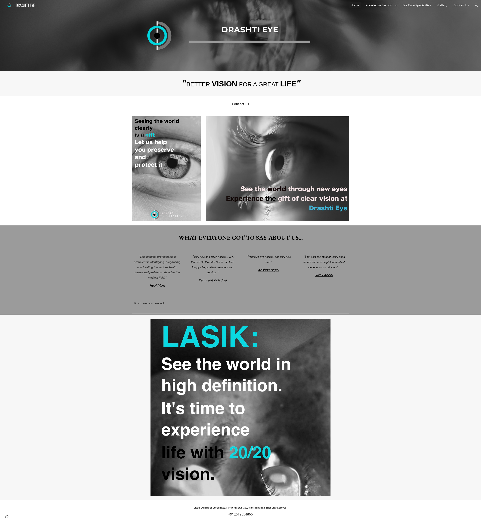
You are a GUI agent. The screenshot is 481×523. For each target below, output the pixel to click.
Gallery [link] (442, 5)
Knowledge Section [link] (378, 5)
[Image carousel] (240, 407)
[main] (250, 27)
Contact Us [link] (461, 5)
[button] (476, 5)
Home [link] (355, 5)
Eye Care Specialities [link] (416, 5)
